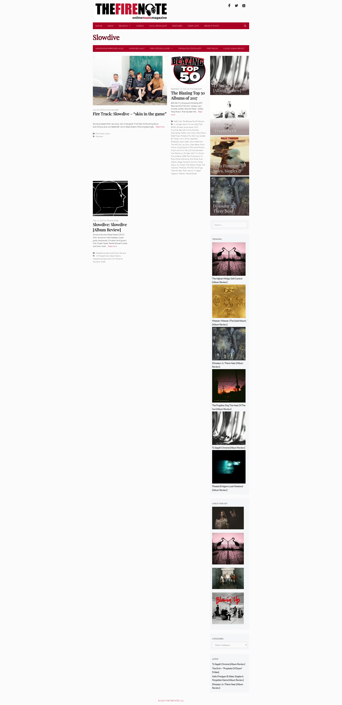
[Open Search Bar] (245, 25)
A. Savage (178, 124)
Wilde (103, 262)
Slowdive (99, 136)
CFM (196, 127)
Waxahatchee (191, 173)
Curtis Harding (192, 130)
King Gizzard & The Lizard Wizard (190, 147)
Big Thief (198, 124)
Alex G (184, 124)
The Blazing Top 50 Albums (193, 121)
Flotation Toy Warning (190, 136)
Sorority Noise (197, 162)
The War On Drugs (195, 167)
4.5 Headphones (102, 256)
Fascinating (175, 133)
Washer (182, 173)
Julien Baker (194, 144)
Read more (160, 127)
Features (177, 25)
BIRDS (173, 127)
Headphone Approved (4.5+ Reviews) (108, 259)
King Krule (175, 150)
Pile (188, 156)
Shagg (179, 162)
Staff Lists (193, 25)
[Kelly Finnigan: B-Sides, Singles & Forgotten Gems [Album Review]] (229, 173)
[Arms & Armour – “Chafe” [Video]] (228, 527)
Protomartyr (195, 156)
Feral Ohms (201, 133)
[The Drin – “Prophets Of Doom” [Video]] (229, 133)
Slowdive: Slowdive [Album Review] (110, 227)
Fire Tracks (212, 48)
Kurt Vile (183, 150)
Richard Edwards (182, 159)
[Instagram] (244, 6)
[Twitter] (236, 6)
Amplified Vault (137, 48)
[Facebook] (229, 6)
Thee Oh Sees (176, 170)
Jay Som (185, 144)
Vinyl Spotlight (158, 25)
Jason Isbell (184, 141)
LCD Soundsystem (195, 150)
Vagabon (174, 173)
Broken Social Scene (185, 127)
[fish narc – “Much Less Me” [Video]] (228, 587)
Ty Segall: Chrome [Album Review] (228, 664)
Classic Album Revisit (233, 48)
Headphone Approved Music (110, 48)
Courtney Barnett (178, 130)
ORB (184, 156)
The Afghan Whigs (193, 165)
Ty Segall (197, 170)
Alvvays (191, 124)
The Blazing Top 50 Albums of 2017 (188, 95)
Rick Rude (194, 159)
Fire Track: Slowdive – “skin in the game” (129, 113)
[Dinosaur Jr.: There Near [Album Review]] (229, 213)
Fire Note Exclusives (160, 48)
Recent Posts (211, 25)
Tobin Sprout (188, 170)
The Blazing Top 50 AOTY (189, 48)
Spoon (173, 165)
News (110, 25)
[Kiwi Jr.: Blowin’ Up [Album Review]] (228, 622)
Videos (140, 25)
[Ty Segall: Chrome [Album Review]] (229, 93)
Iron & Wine (184, 138)
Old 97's (194, 153)
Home (99, 25)
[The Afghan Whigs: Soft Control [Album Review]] (228, 562)
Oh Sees (186, 153)
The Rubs (182, 167)
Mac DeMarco (177, 153)
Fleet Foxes (175, 136)
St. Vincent (181, 165)
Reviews (123, 25)
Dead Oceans (115, 256)
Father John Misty (188, 133)
